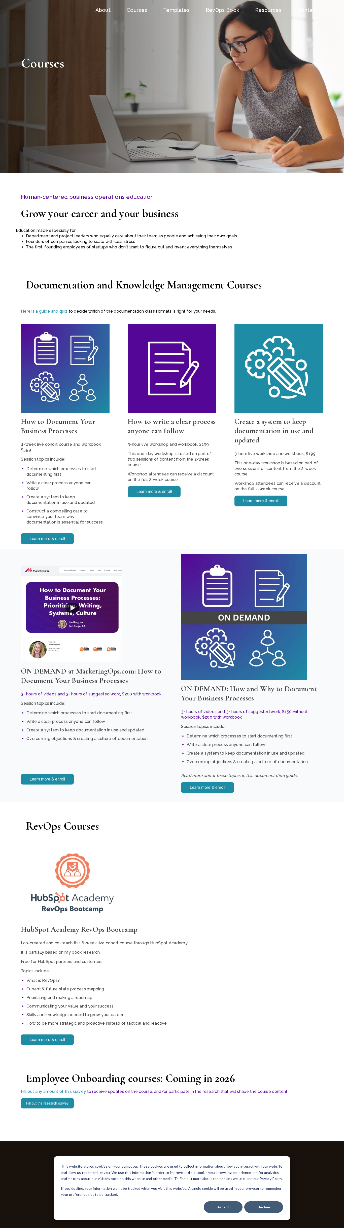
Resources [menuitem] (268, 10)
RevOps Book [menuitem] (222, 10)
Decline (263, 1207)
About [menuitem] (103, 10)
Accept (223, 1207)
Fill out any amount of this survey (53, 1091)
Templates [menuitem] (176, 10)
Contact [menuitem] (307, 10)
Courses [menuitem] (137, 10)
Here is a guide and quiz (45, 311)
